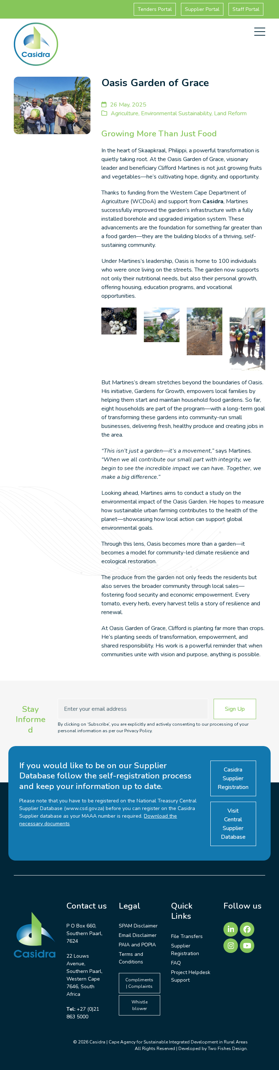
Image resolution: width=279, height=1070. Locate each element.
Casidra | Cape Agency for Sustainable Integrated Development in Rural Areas (168, 1042)
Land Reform (230, 113)
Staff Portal (245, 9)
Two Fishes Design (227, 1048)
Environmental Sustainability (176, 113)
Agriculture (124, 113)
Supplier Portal (202, 9)
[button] (259, 32)
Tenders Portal (155, 9)
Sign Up (235, 709)
